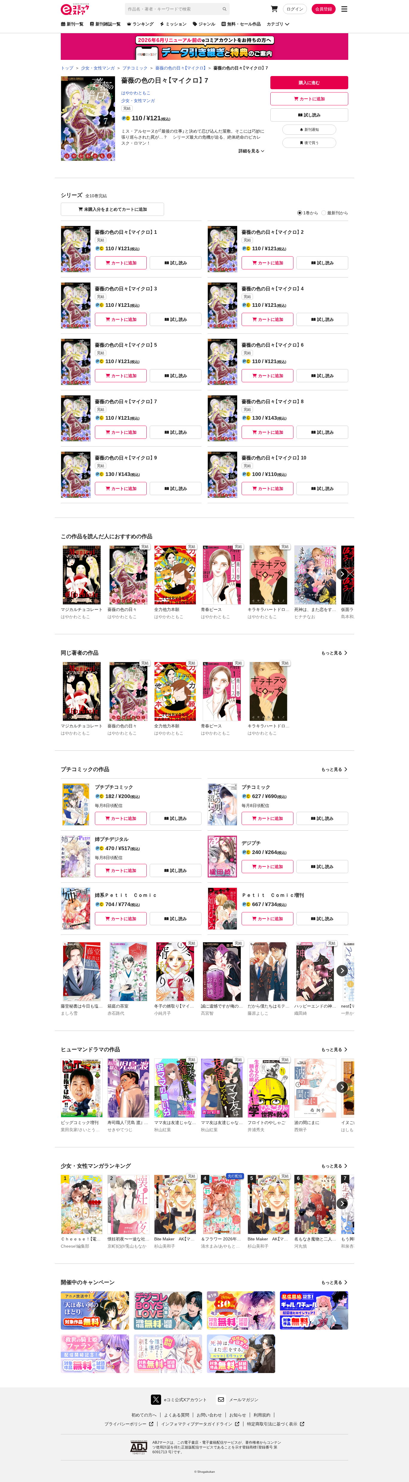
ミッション (176, 24)
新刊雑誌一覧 (108, 24)
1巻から (310, 212)
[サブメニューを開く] (344, 9)
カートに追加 (312, 98)
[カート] (274, 9)
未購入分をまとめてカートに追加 (115, 209)
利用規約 (262, 1415)
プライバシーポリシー (129, 1424)
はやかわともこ (136, 92)
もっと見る (331, 652)
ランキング (143, 24)
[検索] (224, 9)
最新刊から (337, 212)
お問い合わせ (209, 1415)
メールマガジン (243, 1399)
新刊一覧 (75, 24)
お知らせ (237, 1415)
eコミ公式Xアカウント (180, 1401)
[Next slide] (342, 574)
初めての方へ (144, 1415)
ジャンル (207, 24)
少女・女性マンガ (138, 100)
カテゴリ (275, 24)
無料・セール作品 (244, 24)
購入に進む (309, 82)
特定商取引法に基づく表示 (276, 1424)
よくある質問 (176, 1415)
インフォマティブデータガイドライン (196, 1424)
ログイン (295, 9)
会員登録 (323, 9)
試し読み (312, 115)
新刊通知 (312, 130)
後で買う (312, 143)
